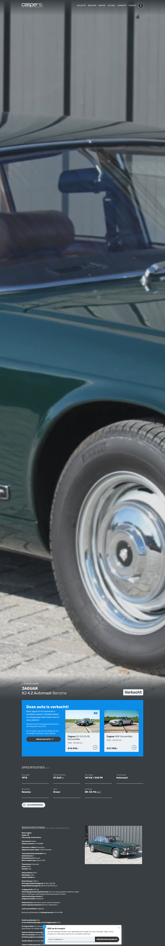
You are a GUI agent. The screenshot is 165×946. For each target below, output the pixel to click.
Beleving (92, 5)
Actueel (111, 5)
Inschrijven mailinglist (107, 939)
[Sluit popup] (118, 927)
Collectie (81, 5)
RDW (98, 792)
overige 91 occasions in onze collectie (42, 733)
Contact (132, 5)
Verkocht (122, 5)
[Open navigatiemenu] (140, 5)
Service (102, 5)
